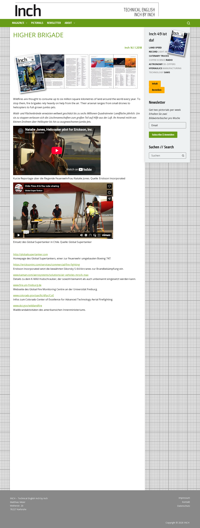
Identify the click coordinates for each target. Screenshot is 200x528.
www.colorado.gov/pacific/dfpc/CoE (33, 295)
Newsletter (54, 23)
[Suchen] (188, 23)
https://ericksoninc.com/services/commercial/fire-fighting (46, 264)
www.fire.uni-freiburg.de (27, 285)
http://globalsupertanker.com (30, 254)
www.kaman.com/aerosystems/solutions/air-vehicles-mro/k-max (50, 275)
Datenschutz (183, 506)
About (68, 23)
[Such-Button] (183, 156)
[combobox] (164, 155)
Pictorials (37, 23)
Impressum (184, 498)
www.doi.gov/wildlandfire (27, 305)
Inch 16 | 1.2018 (133, 47)
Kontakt (186, 502)
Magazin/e (18, 23)
